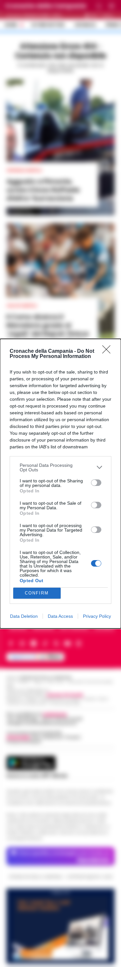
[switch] (96, 482)
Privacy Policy (97, 616)
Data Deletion (24, 616)
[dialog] (60, 483)
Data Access (60, 616)
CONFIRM (37, 593)
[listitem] (60, 467)
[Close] (108, 351)
